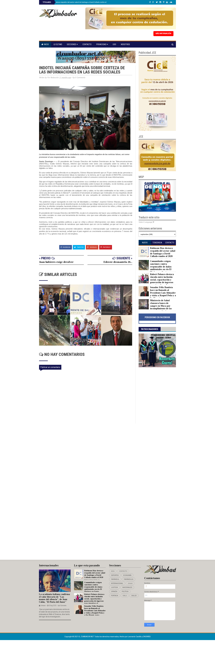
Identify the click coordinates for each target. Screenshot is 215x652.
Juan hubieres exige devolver (56, 261)
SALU (125, 595)
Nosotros (125, 44)
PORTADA (114, 595)
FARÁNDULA (128, 579)
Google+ (93, 247)
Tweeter (80, 247)
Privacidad (101, 44)
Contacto (86, 44)
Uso (114, 44)
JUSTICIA (114, 587)
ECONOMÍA (127, 575)
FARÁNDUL (115, 579)
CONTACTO (123, 571)
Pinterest (106, 247)
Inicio (46, 44)
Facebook (66, 247)
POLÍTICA (125, 591)
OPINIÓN (114, 591)
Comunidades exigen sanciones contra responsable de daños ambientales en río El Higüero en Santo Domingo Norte (155, 268)
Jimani (130, 583)
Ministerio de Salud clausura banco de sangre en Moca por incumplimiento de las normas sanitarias (161, 305)
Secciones (72, 44)
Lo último (58, 44)
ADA (112, 571)
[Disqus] (87, 456)
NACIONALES (127, 587)
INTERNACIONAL (117, 583)
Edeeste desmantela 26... (118, 261)
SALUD (134, 595)
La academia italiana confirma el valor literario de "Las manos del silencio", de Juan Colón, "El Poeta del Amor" (54, 598)
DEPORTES (115, 575)
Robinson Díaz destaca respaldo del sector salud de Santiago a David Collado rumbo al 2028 (76, 2)
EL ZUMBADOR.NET (86, 637)
